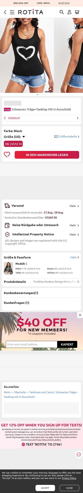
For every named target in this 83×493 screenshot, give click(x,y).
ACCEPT (45, 488)
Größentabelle (68, 136)
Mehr (73, 206)
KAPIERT (67, 344)
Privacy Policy (69, 478)
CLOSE (69, 488)
